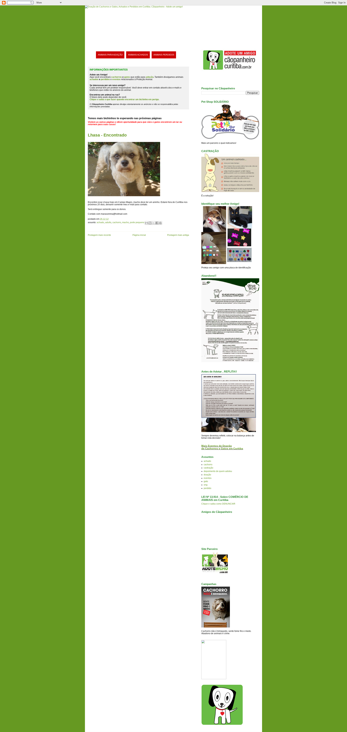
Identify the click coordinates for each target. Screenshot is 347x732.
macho (125, 222)
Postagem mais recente (99, 235)
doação (207, 474)
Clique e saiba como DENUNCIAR (218, 504)
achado (100, 222)
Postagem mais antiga (178, 235)
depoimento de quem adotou (218, 471)
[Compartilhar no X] (153, 223)
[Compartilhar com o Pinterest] (160, 223)
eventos (207, 478)
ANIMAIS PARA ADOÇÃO (110, 55)
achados (94, 79)
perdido (207, 488)
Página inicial (139, 235)
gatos (127, 77)
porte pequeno (137, 222)
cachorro (116, 222)
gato (206, 481)
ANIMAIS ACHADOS (138, 55)
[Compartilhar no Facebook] (157, 223)
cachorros (116, 77)
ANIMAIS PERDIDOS (163, 55)
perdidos (105, 79)
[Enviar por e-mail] (146, 223)
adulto (108, 222)
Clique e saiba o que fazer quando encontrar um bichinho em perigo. (124, 99)
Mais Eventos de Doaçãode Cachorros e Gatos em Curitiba (222, 447)
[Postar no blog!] (150, 223)
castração (208, 468)
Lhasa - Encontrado (107, 135)
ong (205, 485)
